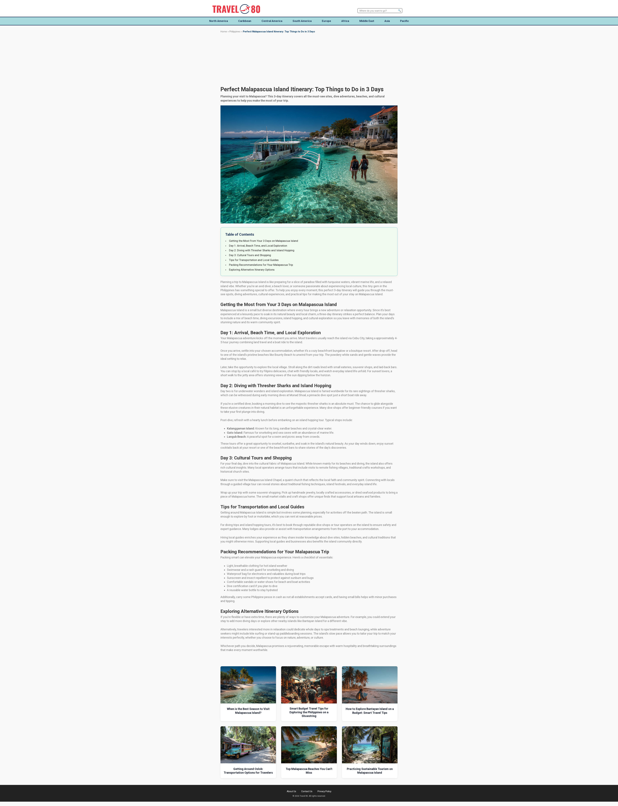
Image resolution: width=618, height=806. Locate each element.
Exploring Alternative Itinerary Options (252, 269)
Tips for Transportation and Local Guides (254, 260)
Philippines (234, 31)
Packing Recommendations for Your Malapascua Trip (261, 264)
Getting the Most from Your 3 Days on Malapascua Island (263, 240)
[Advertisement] (309, 59)
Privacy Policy (324, 791)
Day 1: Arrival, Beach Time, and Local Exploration (258, 245)
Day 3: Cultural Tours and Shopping (250, 255)
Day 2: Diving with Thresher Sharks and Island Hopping (261, 250)
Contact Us (306, 791)
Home (223, 31)
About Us (291, 791)
